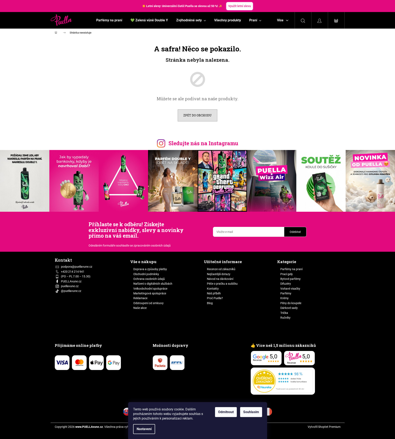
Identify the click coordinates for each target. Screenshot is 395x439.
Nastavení (144, 429)
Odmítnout (226, 412)
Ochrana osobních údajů (149, 279)
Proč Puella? (215, 298)
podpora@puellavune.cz (76, 266)
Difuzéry (285, 283)
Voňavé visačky (290, 288)
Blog (210, 303)
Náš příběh (214, 293)
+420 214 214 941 (72, 271)
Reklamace (140, 298)
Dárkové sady (289, 308)
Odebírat (295, 231)
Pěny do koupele (290, 303)
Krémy (284, 298)
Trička (284, 312)
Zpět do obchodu (197, 115)
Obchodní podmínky (146, 274)
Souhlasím (251, 412)
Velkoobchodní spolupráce (150, 288)
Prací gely (286, 274)
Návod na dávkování (220, 279)
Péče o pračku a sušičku (222, 283)
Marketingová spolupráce (149, 293)
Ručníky (285, 317)
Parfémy (285, 293)
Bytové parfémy (290, 279)
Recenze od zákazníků (221, 269)
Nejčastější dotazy (218, 274)
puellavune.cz (70, 286)
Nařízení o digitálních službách (152, 283)
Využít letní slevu (239, 6)
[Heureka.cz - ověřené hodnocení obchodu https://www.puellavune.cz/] (283, 381)
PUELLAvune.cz (71, 281)
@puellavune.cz (71, 291)
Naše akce (140, 308)
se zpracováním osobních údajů (150, 245)
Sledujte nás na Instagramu (203, 143)
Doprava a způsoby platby (150, 269)
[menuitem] (109, 20)
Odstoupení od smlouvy (148, 303)
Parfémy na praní (291, 269)
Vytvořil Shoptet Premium (324, 426)
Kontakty (213, 288)
